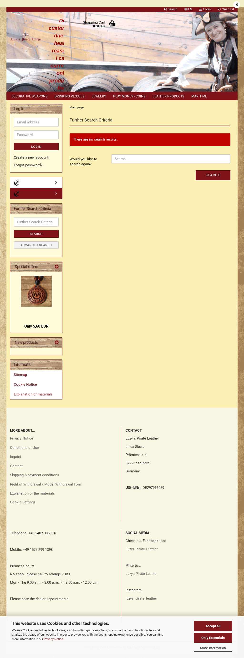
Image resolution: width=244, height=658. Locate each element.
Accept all (213, 626)
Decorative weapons (29, 96)
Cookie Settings (23, 502)
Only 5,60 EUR (36, 326)
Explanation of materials (33, 394)
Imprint (15, 457)
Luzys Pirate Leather (142, 549)
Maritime (199, 96)
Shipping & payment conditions (34, 475)
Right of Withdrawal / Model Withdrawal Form (46, 484)
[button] (188, 8)
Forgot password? (28, 165)
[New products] (57, 342)
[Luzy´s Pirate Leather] (25, 36)
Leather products (168, 96)
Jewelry (99, 96)
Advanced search (36, 245)
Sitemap (20, 375)
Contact (16, 466)
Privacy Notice (53, 639)
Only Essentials (213, 638)
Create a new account (31, 157)
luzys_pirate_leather (141, 598)
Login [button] (206, 9)
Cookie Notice (25, 384)
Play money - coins (129, 96)
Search (213, 175)
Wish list (227, 9)
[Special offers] (57, 267)
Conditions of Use (24, 447)
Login (36, 146)
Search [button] (172, 9)
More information (213, 648)
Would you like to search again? (83, 161)
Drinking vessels (69, 96)
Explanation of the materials (32, 493)
